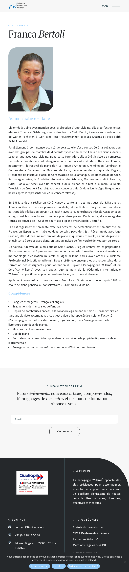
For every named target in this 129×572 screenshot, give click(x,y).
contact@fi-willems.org (30, 527)
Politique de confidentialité (83, 566)
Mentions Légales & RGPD (89, 545)
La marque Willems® (85, 539)
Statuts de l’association (88, 527)
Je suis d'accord (39, 566)
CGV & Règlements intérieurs (91, 533)
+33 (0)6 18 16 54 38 (27, 535)
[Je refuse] (124, 562)
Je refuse (58, 566)
